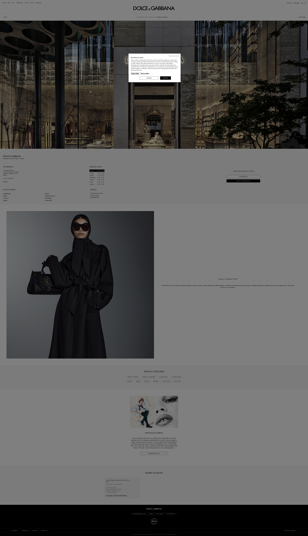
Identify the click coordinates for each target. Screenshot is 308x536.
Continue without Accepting (174, 55)
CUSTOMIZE (148, 78)
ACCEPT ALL (165, 78)
